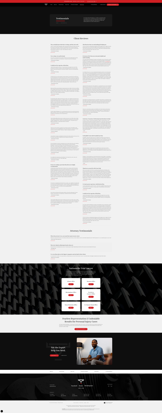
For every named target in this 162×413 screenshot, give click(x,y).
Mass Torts (67, 4)
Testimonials (82, 4)
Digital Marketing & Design (109, 402)
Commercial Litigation (74, 4)
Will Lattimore (107, 61)
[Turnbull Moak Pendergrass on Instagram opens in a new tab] (108, 386)
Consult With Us (53, 355)
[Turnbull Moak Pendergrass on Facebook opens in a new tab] (110, 386)
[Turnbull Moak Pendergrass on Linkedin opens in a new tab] (111, 386)
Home (51, 4)
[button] (2, 411)
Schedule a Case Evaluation (112, 4)
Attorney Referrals (109, 371)
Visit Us (70, 284)
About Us (55, 4)
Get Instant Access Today (91, 1)
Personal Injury (61, 4)
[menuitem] (108, 386)
